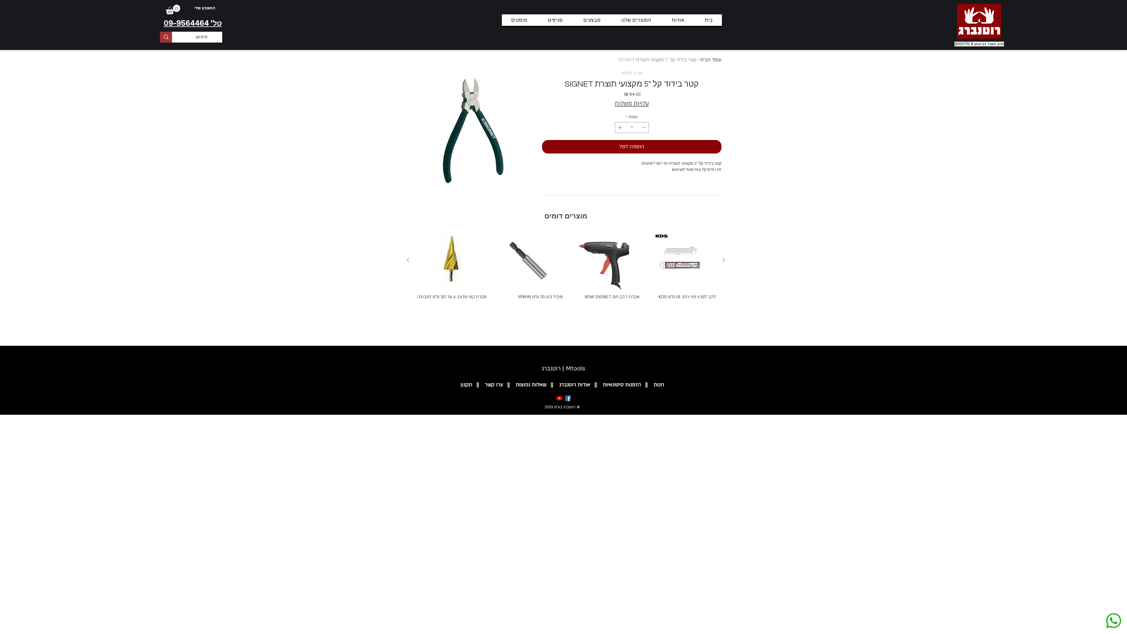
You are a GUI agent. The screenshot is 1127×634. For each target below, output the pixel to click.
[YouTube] (559, 398)
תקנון (466, 384)
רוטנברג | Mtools (563, 368)
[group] (565, 277)
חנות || (652, 384)
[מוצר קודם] (723, 260)
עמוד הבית (710, 60)
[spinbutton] (632, 127)
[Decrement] (644, 127)
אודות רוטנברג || (568, 384)
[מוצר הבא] (407, 260)
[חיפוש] (166, 37)
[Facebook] (568, 398)
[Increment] (619, 127)
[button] (173, 9)
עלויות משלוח (632, 103)
